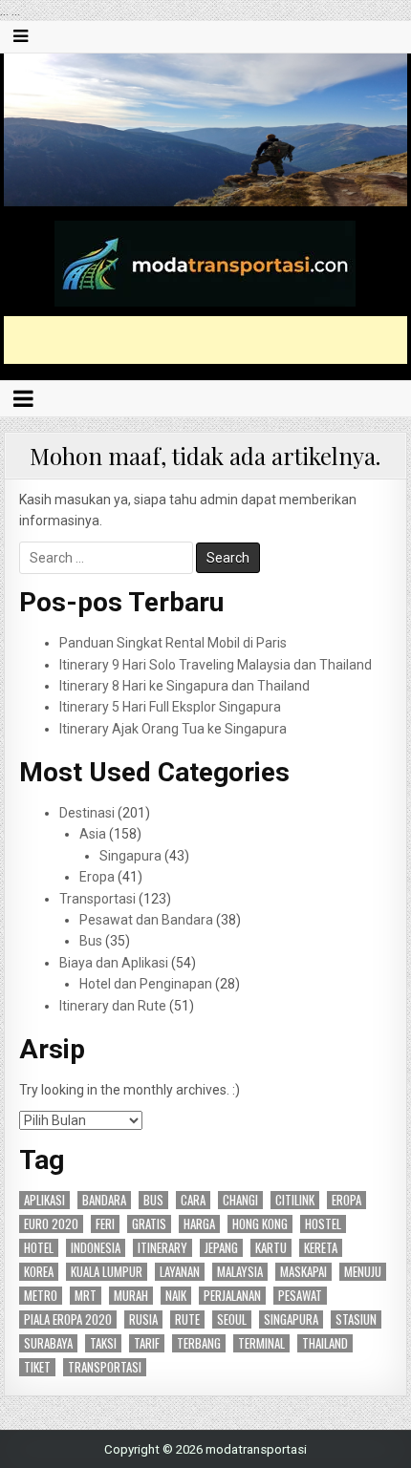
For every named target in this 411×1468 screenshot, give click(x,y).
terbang (199, 1343)
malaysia (240, 1272)
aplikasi (44, 1200)
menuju (362, 1272)
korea (39, 1272)
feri (105, 1224)
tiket (37, 1367)
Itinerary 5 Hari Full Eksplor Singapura (170, 706)
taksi (103, 1343)
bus (153, 1200)
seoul (232, 1319)
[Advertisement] (207, 340)
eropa (346, 1200)
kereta (320, 1248)
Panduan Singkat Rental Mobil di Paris (173, 642)
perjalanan (232, 1296)
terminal (261, 1343)
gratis (149, 1224)
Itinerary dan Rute (112, 1005)
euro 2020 (51, 1224)
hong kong (260, 1224)
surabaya (48, 1343)
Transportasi (97, 898)
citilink (294, 1200)
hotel (39, 1248)
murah (131, 1296)
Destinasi (87, 812)
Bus (90, 940)
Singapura (130, 855)
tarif (147, 1343)
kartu (271, 1248)
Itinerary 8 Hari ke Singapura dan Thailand (184, 685)
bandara (104, 1200)
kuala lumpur (106, 1272)
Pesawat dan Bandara (146, 919)
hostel (323, 1224)
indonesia (95, 1248)
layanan (180, 1272)
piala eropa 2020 (68, 1319)
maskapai (303, 1272)
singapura (291, 1319)
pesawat (300, 1296)
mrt (86, 1296)
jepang (221, 1248)
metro (40, 1296)
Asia (92, 833)
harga (199, 1224)
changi (240, 1200)
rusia (143, 1319)
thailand (325, 1343)
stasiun (356, 1319)
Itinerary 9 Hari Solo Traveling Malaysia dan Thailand (215, 664)
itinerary (162, 1248)
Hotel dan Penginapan (145, 983)
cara (193, 1200)
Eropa (97, 876)
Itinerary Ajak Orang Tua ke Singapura (173, 728)
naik (175, 1296)
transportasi (104, 1367)
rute (187, 1319)
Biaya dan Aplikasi (113, 962)
